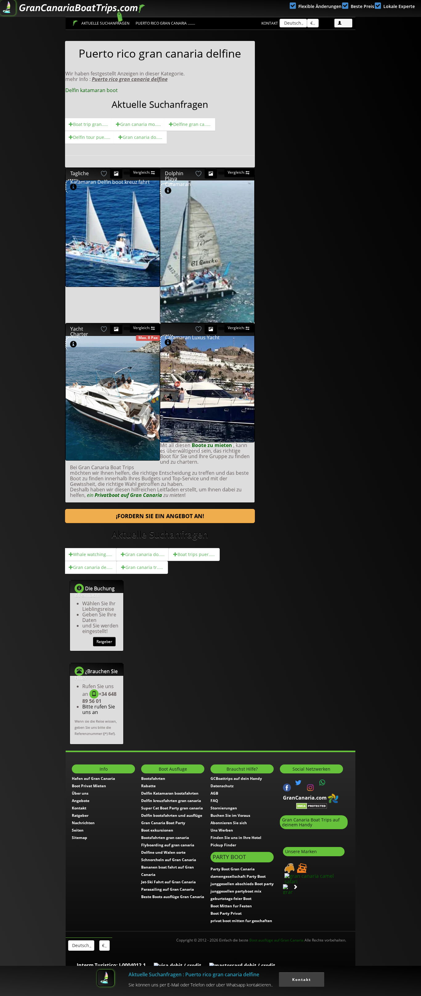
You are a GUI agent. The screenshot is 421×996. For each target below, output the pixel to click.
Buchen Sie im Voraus (230, 815)
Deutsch (292, 23)
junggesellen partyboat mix (236, 891)
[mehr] (152, 278)
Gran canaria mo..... (140, 124)
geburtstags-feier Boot (231, 898)
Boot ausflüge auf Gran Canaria (276, 940)
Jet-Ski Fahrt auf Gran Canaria (168, 882)
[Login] (343, 23)
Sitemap (79, 837)
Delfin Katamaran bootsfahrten (169, 793)
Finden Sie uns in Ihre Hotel (236, 837)
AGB (214, 793)
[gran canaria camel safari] (314, 878)
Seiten (78, 830)
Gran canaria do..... (142, 137)
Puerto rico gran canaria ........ (165, 23)
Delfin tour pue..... (91, 137)
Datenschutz (222, 785)
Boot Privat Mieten (89, 785)
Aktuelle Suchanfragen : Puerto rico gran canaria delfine (194, 974)
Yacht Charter (79, 331)
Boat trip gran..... (90, 124)
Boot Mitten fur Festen (231, 906)
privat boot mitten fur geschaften (241, 920)
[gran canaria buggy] (288, 867)
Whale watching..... (92, 554)
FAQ (214, 800)
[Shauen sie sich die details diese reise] (73, 187)
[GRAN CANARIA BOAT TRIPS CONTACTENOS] (322, 782)
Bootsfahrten (153, 778)
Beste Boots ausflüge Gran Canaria (172, 896)
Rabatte (148, 785)
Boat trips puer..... (196, 554)
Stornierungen (224, 808)
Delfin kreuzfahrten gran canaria (171, 800)
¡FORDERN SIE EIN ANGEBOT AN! (160, 516)
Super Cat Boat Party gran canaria (172, 808)
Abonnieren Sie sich (229, 822)
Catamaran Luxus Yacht (192, 337)
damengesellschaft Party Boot (238, 876)
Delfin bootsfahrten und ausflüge (171, 815)
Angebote (80, 800)
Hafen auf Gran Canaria (93, 778)
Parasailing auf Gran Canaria (167, 889)
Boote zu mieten (212, 445)
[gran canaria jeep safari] (301, 867)
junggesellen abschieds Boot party (242, 883)
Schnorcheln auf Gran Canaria (168, 859)
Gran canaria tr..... (144, 567)
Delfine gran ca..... (192, 124)
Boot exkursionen (157, 830)
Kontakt (269, 23)
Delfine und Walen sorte (163, 852)
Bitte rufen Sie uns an (98, 709)
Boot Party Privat (226, 913)
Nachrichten (83, 822)
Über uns (80, 793)
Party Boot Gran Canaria (233, 869)
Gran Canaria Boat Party (163, 822)
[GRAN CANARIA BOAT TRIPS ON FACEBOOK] (287, 787)
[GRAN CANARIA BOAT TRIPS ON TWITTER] (298, 782)
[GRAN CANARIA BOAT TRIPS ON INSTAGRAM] (310, 787)
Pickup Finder (223, 845)
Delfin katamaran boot (91, 90)
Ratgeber (104, 641)
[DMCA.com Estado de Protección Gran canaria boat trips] (311, 805)
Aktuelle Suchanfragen (105, 23)
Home (75, 23)
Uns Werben (222, 830)
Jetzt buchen (129, 209)
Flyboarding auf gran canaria (167, 845)
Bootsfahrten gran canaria (165, 837)
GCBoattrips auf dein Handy (236, 778)
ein (124, 495)
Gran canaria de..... (92, 567)
